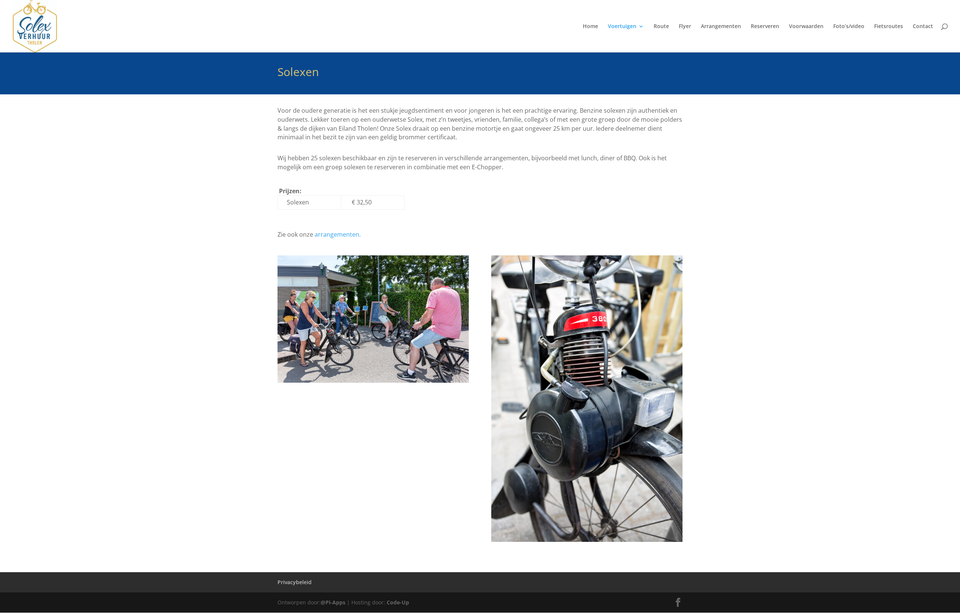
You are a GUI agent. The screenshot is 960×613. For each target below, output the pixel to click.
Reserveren (765, 27)
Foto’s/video (848, 27)
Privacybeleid (295, 582)
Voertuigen (622, 27)
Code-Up (398, 602)
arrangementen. (338, 234)
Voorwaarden (806, 27)
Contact (923, 27)
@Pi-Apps (333, 602)
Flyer (685, 27)
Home (590, 27)
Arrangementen (721, 27)
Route (661, 27)
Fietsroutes (888, 27)
